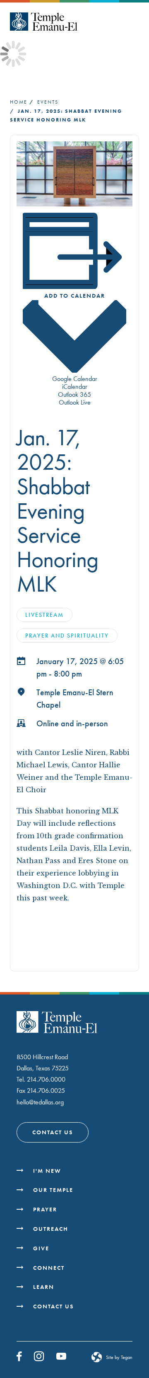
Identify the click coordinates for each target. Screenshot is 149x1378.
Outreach (50, 1228)
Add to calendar (74, 295)
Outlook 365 (74, 394)
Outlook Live (75, 402)
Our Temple (53, 1190)
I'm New (47, 1170)
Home (18, 102)
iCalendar (74, 386)
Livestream (44, 615)
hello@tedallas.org (40, 1102)
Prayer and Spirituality (67, 635)
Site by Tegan (119, 1357)
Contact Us (52, 1132)
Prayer (45, 1209)
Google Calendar (74, 378)
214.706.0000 (46, 1079)
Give (41, 1248)
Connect (49, 1267)
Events (47, 102)
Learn (43, 1287)
